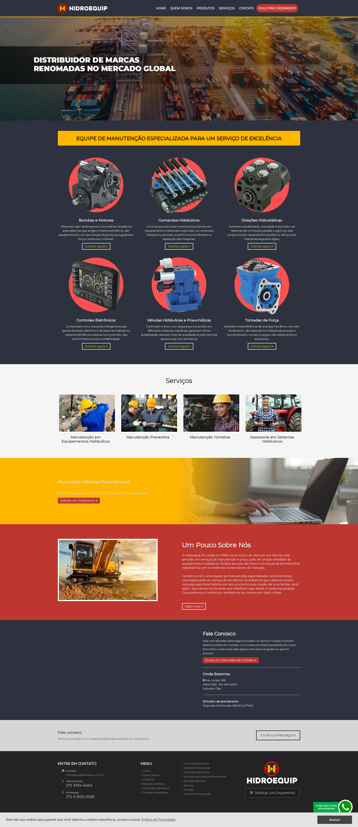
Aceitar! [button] (334, 819)
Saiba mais (193, 606)
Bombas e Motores (154, 783)
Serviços (227, 8)
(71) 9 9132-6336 (80, 796)
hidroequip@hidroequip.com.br (85, 774)
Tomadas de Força (194, 780)
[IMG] (96, 184)
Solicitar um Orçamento (78, 500)
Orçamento (277, 8)
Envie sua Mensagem (278, 735)
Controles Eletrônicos (196, 763)
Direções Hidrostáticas (155, 792)
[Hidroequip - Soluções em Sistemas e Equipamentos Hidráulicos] (83, 8)
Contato (246, 8)
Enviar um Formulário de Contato (229, 660)
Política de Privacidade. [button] (159, 819)
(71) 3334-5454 (79, 785)
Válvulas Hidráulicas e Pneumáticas (205, 776)
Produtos (206, 8)
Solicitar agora (95, 246)
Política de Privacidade (197, 793)
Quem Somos (181, 8)
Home (161, 8)
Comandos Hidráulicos (156, 788)
